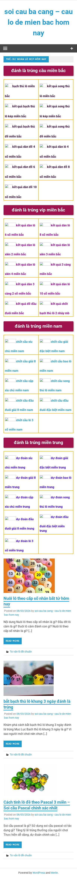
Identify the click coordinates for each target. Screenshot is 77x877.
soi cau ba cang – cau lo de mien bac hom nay (38, 22)
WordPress (39, 872)
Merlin (54, 872)
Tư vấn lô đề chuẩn (21, 651)
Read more (12, 641)
